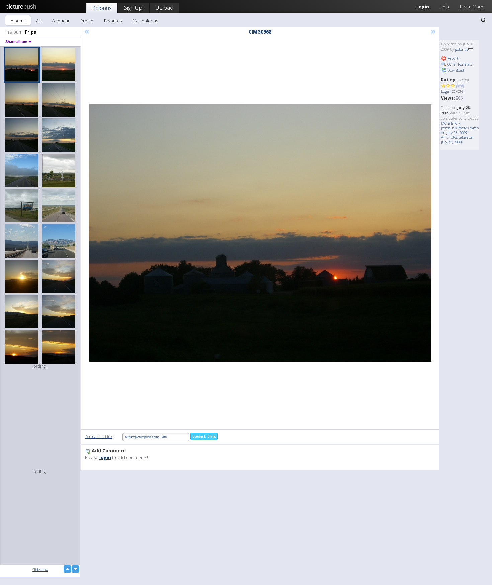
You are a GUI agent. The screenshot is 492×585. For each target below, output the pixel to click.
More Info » (450, 123)
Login (422, 7)
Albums (18, 21)
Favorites (113, 21)
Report (452, 58)
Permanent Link (98, 436)
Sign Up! (133, 7)
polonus (461, 49)
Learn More (471, 7)
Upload (164, 7)
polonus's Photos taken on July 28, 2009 (460, 130)
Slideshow (40, 569)
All (38, 21)
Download (455, 70)
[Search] (483, 20)
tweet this (204, 436)
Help (444, 7)
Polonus (102, 8)
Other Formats (459, 64)
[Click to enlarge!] (260, 233)
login (105, 457)
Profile (86, 21)
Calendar (61, 21)
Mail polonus (145, 21)
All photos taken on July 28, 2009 (457, 139)
